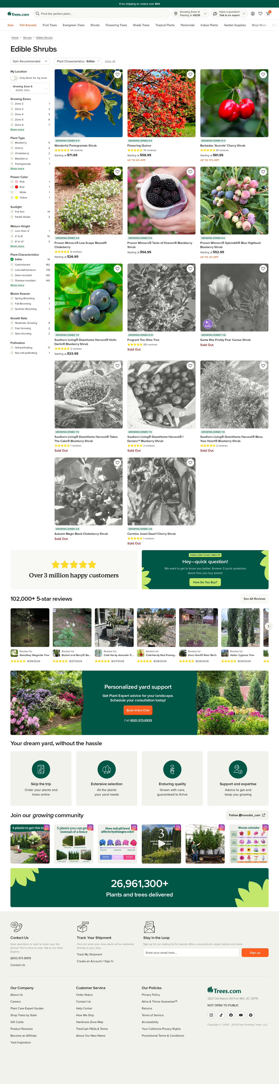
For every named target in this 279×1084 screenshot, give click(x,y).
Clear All (110, 61)
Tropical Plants (165, 25)
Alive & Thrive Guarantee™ (159, 1001)
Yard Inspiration (20, 1042)
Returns (147, 1008)
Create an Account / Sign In (95, 961)
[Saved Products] (260, 13)
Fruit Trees (50, 25)
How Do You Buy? (205, 582)
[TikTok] (221, 1015)
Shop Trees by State (23, 1015)
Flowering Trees (116, 25)
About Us (16, 994)
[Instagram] (211, 1015)
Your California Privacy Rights (161, 1028)
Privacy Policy (151, 994)
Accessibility (150, 1022)
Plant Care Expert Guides (26, 1008)
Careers (15, 1001)
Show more (17, 129)
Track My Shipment (89, 954)
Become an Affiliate (23, 1035)
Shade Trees (141, 25)
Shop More (259, 25)
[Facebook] (231, 1015)
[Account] (252, 13)
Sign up (255, 952)
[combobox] (30, 61)
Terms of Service (153, 1015)
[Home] (18, 14)
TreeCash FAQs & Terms (92, 1028)
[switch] (14, 78)
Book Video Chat (138, 710)
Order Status (84, 994)
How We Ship (85, 1015)
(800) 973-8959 (141, 720)
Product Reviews (21, 1028)
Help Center (84, 1008)
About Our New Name (90, 1035)
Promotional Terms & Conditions (163, 1035)
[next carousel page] (268, 626)
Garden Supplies (235, 25)
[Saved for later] (117, 74)
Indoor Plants (209, 25)
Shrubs (95, 25)
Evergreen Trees (73, 25)
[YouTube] (241, 1015)
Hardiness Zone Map (89, 1022)
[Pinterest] (251, 1015)
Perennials (188, 25)
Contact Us (17, 965)
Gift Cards (17, 1022)
